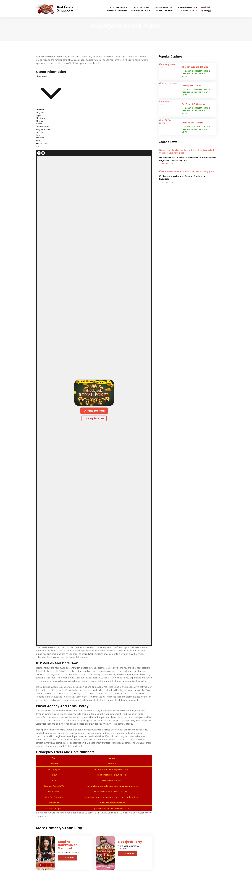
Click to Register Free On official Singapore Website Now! (196, 74)
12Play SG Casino (192, 85)
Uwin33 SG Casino (192, 122)
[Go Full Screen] (43, 153)
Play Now (69, 858)
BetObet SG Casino (193, 104)
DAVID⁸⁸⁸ (164, 163)
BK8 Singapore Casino (195, 67)
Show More (41, 76)
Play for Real (96, 410)
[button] (94, 393)
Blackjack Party (130, 842)
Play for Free (96, 418)
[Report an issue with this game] (39, 153)
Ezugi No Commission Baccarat (68, 845)
